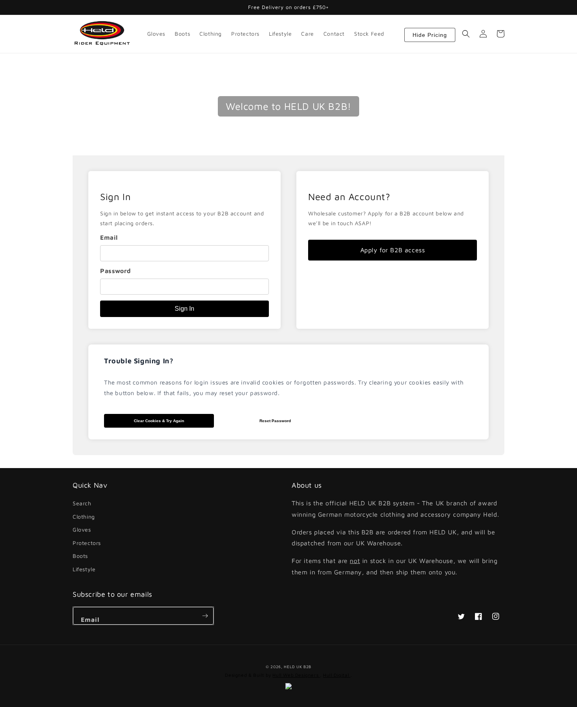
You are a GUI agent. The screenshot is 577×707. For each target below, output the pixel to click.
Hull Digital (337, 675)
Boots (80, 555)
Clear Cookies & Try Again (159, 421)
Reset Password (275, 421)
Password (115, 270)
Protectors (87, 542)
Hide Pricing (430, 35)
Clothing (84, 516)
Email (109, 237)
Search (82, 503)
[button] (466, 33)
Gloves (82, 529)
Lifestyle (84, 569)
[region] (184, 250)
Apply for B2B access (392, 249)
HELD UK (293, 666)
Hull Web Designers (296, 675)
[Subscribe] (205, 616)
